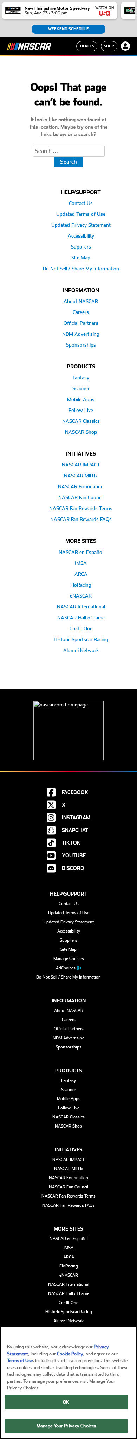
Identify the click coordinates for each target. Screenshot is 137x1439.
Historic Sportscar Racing (81, 639)
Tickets (86, 46)
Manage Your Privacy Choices (66, 1425)
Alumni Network (81, 650)
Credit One (81, 628)
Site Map (80, 257)
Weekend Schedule (68, 29)
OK (66, 1402)
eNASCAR (81, 596)
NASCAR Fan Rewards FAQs (81, 519)
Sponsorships (81, 345)
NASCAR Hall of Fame (81, 617)
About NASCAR (81, 301)
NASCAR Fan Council (80, 497)
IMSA (81, 563)
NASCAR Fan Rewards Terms (80, 508)
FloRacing (80, 585)
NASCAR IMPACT (81, 464)
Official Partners (81, 323)
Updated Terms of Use (80, 214)
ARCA (80, 574)
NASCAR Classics (81, 421)
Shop (109, 46)
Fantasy (81, 377)
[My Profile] (125, 46)
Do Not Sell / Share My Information (81, 268)
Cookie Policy (70, 1353)
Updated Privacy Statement (81, 225)
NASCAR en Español (81, 552)
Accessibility (81, 236)
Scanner (81, 388)
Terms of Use (20, 1360)
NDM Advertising (80, 334)
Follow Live (80, 410)
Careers (81, 312)
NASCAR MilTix (81, 475)
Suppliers (81, 247)
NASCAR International (81, 606)
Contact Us (81, 203)
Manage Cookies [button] (68, 958)
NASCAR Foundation (81, 486)
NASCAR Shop (81, 432)
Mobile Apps (80, 399)
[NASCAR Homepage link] (68, 724)
